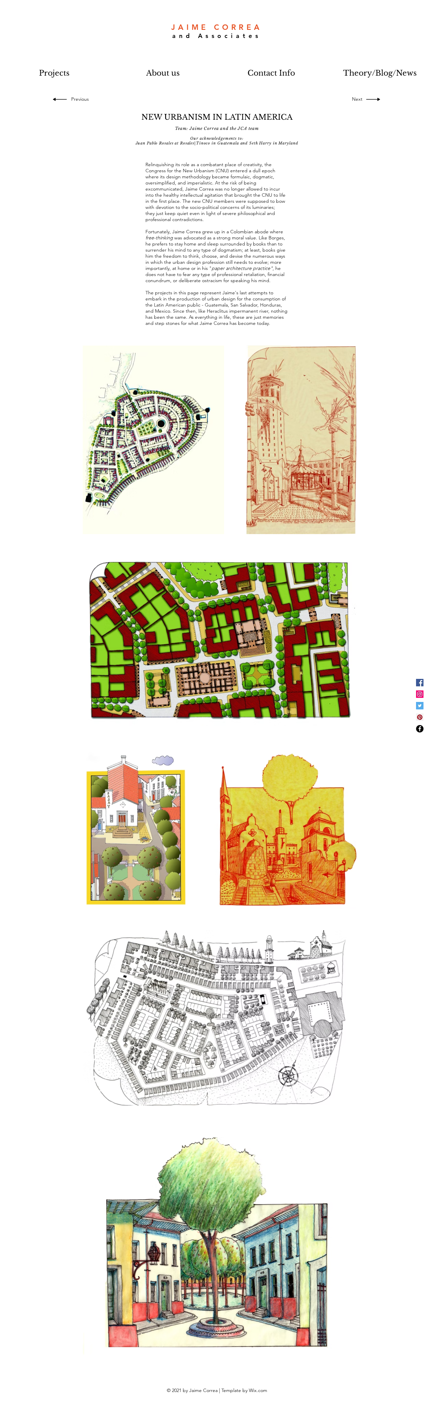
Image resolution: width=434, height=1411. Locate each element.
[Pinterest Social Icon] (419, 717)
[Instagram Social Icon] (419, 694)
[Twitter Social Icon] (419, 705)
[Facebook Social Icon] (419, 682)
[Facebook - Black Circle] (419, 728)
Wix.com (258, 1390)
